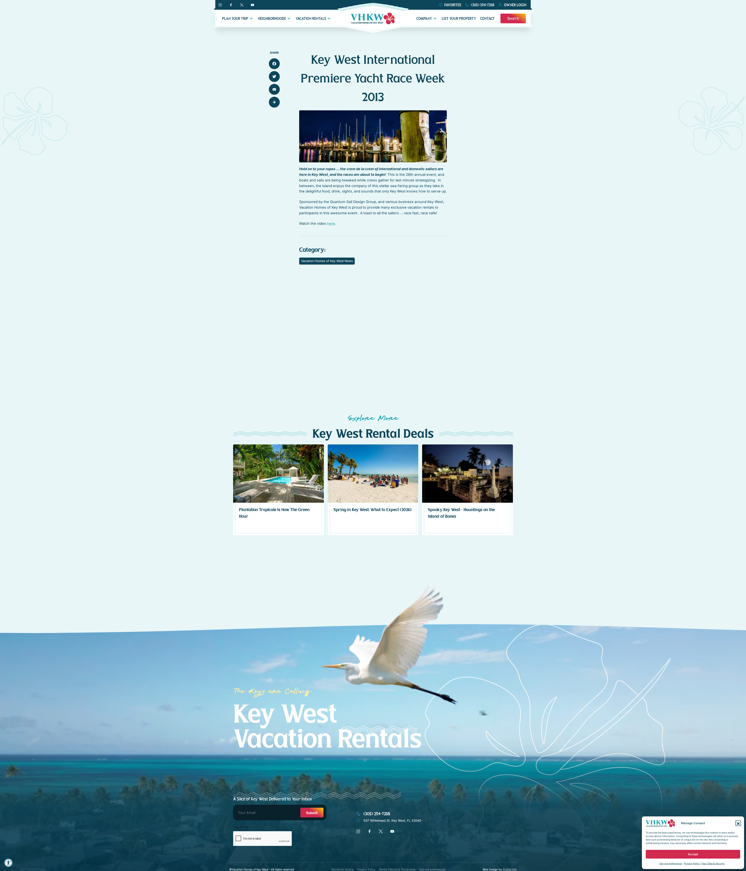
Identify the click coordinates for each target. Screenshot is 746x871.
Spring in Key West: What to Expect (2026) (372, 509)
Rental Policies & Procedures (397, 869)
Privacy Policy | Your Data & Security (704, 863)
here (331, 223)
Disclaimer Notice (342, 869)
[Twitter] (274, 76)
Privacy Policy (366, 869)
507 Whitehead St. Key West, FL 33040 (392, 820)
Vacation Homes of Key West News (327, 261)
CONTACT (487, 18)
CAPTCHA (240, 827)
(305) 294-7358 (376, 813)
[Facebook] (274, 63)
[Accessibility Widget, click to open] (8, 862)
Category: (312, 250)
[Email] (274, 89)
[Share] (274, 102)
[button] (738, 823)
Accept (693, 854)
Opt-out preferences (670, 863)
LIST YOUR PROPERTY (459, 18)
